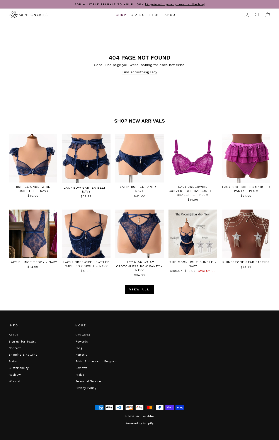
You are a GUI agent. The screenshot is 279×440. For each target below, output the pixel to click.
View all (139, 289)
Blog (154, 15)
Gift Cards (82, 334)
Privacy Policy (86, 388)
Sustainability (19, 368)
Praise (79, 374)
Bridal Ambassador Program (96, 361)
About (171, 15)
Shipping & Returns (23, 354)
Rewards (81, 341)
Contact (15, 348)
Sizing (138, 15)
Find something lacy (139, 72)
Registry (15, 374)
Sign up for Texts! (22, 341)
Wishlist (14, 381)
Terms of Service (88, 381)
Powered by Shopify (139, 423)
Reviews (81, 368)
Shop (121, 15)
